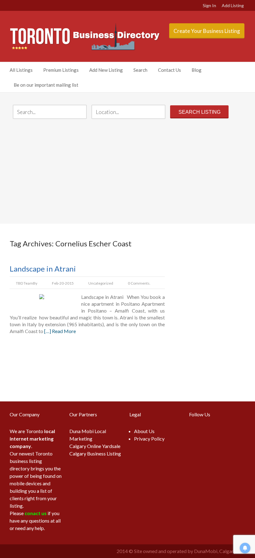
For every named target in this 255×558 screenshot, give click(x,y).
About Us (144, 431)
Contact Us (169, 70)
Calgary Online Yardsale (94, 446)
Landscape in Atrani (43, 268)
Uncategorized (100, 283)
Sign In (209, 5)
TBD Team (24, 283)
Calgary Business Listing (95, 453)
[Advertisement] (127, 172)
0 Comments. (139, 283)
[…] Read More (60, 331)
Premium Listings (61, 70)
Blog (197, 70)
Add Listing (233, 5)
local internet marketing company (32, 438)
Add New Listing (106, 70)
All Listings (21, 70)
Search (140, 70)
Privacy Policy (149, 438)
